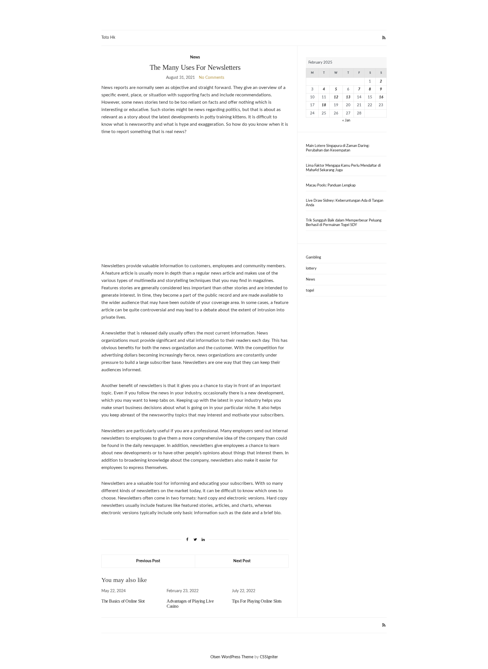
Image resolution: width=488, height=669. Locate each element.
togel (310, 290)
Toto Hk (108, 38)
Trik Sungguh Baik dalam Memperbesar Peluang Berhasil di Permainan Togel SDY (344, 223)
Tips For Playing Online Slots (256, 601)
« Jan (346, 120)
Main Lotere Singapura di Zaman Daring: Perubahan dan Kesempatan (337, 148)
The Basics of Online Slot (123, 601)
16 (381, 97)
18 (324, 105)
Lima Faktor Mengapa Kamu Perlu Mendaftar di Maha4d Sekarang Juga (343, 168)
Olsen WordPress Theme (231, 657)
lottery (311, 268)
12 (336, 97)
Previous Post (148, 561)
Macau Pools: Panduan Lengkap (331, 185)
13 (348, 97)
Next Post (241, 561)
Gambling (313, 257)
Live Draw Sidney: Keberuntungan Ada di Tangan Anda (344, 203)
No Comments (211, 78)
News (195, 57)
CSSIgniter (269, 657)
